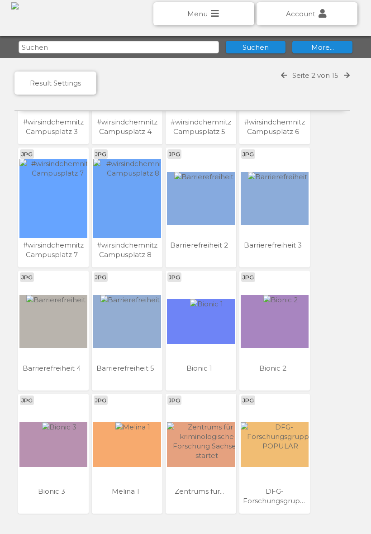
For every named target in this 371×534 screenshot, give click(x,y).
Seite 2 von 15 (315, 75)
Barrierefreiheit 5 (126, 368)
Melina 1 (126, 491)
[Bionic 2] (275, 321)
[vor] (347, 75)
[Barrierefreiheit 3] (275, 198)
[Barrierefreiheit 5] (127, 321)
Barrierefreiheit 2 (200, 245)
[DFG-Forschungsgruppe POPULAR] (275, 444)
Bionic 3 (52, 491)
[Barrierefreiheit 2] (201, 198)
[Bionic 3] (53, 444)
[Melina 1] (127, 444)
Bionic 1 (200, 368)
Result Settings (55, 83)
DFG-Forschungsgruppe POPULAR (276, 501)
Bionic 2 (273, 368)
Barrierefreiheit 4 (53, 368)
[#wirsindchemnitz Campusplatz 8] (127, 198)
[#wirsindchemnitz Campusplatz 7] (53, 198)
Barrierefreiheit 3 (274, 245)
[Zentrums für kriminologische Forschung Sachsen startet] (201, 444)
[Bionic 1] (201, 321)
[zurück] (284, 75)
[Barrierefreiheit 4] (53, 321)
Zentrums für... (200, 491)
